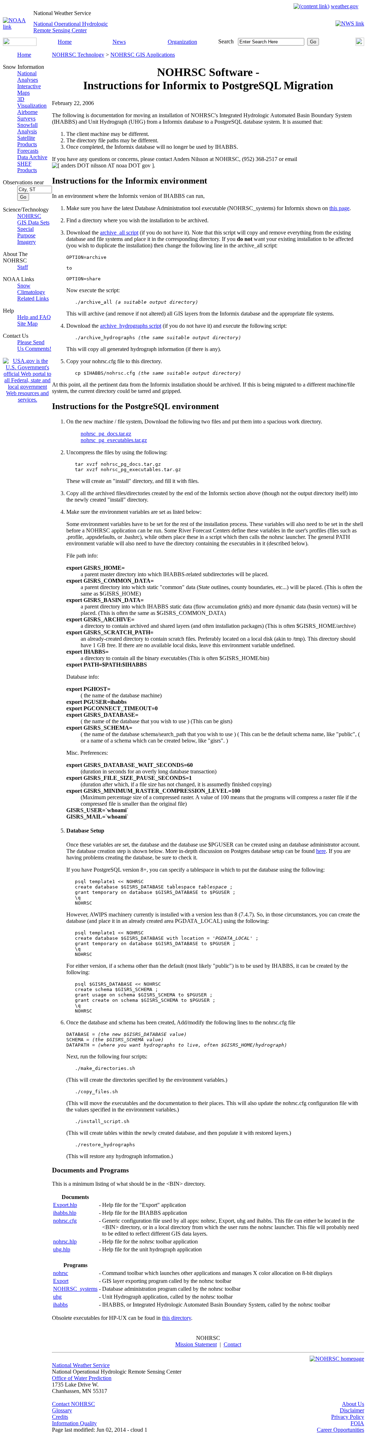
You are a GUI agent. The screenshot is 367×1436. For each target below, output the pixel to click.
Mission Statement (196, 1344)
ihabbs (60, 1305)
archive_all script (119, 232)
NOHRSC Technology (78, 55)
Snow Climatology (31, 289)
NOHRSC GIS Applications (142, 55)
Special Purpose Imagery (26, 235)
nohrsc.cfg (65, 1221)
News (119, 42)
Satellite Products (27, 141)
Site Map (27, 324)
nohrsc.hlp (65, 1241)
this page (339, 208)
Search (226, 41)
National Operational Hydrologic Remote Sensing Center (70, 27)
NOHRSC (29, 216)
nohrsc (60, 1273)
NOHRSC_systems (75, 1289)
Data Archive (32, 157)
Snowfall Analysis (27, 128)
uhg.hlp (61, 1249)
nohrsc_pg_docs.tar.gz (106, 434)
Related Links (33, 298)
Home (65, 42)
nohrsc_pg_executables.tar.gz (114, 440)
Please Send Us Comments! (34, 345)
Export (60, 1281)
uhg (57, 1297)
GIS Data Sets (33, 222)
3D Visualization (32, 102)
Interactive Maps (29, 89)
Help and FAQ (34, 317)
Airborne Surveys (27, 115)
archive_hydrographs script (130, 326)
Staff (22, 267)
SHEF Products (27, 167)
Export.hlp (65, 1205)
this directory (176, 1318)
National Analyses (27, 76)
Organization (182, 42)
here (321, 851)
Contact (232, 1344)
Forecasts (27, 151)
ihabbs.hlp (64, 1213)
